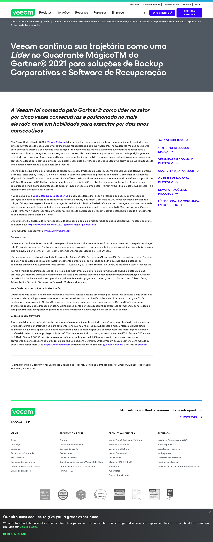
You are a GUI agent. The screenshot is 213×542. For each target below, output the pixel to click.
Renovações (66, 453)
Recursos (81, 12)
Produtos (45, 12)
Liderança (15, 444)
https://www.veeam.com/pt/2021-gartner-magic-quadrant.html (62, 224)
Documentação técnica (71, 444)
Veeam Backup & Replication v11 (50, 196)
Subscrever (188, 417)
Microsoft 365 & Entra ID (120, 462)
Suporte (187, 4)
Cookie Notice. (29, 527)
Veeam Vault (115, 458)
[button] (106, 534)
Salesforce (114, 466)
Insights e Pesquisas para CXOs (173, 440)
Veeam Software (56, 142)
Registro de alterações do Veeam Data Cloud (81, 462)
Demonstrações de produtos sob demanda (179, 466)
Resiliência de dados (119, 444)
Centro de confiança (21, 471)
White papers (164, 453)
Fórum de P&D (66, 471)
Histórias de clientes (168, 462)
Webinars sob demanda (169, 458)
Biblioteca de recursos (169, 449)
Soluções (63, 12)
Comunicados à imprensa (23, 462)
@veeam (142, 344)
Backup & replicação (119, 475)
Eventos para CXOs (167, 444)
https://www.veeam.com (57, 231)
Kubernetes (114, 471)
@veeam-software (113, 344)
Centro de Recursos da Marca (25, 466)
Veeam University (68, 458)
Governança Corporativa (23, 453)
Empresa (118, 12)
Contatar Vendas (151, 4)
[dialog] (106, 525)
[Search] (144, 13)
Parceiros (100, 12)
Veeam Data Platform (119, 449)
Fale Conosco (17, 458)
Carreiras (15, 449)
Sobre (13, 440)
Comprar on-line (171, 4)
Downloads (134, 4)
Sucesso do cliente (69, 449)
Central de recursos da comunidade (77, 466)
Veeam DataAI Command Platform (125, 440)
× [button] (209, 512)
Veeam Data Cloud (118, 453)
